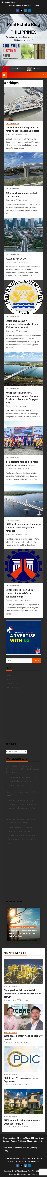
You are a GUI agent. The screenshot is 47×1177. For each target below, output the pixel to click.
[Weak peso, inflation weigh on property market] (23, 1017)
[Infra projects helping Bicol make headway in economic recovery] (23, 438)
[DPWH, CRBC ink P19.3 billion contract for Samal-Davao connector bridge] (23, 566)
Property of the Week (30, 5)
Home (6, 1158)
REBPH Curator (22, 134)
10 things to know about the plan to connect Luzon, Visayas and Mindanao (23, 527)
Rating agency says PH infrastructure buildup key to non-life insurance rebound (22, 324)
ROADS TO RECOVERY (16, 258)
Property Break (15, 927)
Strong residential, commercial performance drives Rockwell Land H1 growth (22, 993)
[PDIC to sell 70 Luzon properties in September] (23, 1059)
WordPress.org (12, 688)
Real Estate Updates (12, 123)
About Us (22, 1161)
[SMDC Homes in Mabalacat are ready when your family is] (23, 1101)
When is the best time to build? (18, 792)
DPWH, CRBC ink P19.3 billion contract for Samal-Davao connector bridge (20, 593)
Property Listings (35, 1158)
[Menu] (9, 75)
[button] (9, 75)
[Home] (4, 75)
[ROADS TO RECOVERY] (23, 235)
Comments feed (12, 683)
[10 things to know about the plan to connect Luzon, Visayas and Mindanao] (23, 500)
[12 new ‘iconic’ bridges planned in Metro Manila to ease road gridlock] (23, 104)
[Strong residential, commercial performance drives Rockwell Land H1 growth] (23, 971)
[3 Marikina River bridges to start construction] (23, 169)
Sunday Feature (29, 927)
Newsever (22, 1174)
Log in (8, 675)
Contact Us (12, 1161)
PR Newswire (33, 1161)
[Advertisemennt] (23, 51)
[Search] (43, 75)
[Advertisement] (23, 716)
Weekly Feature (15, 5)
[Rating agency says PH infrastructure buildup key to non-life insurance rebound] (23, 297)
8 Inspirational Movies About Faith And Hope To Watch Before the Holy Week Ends (23, 933)
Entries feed (11, 679)
